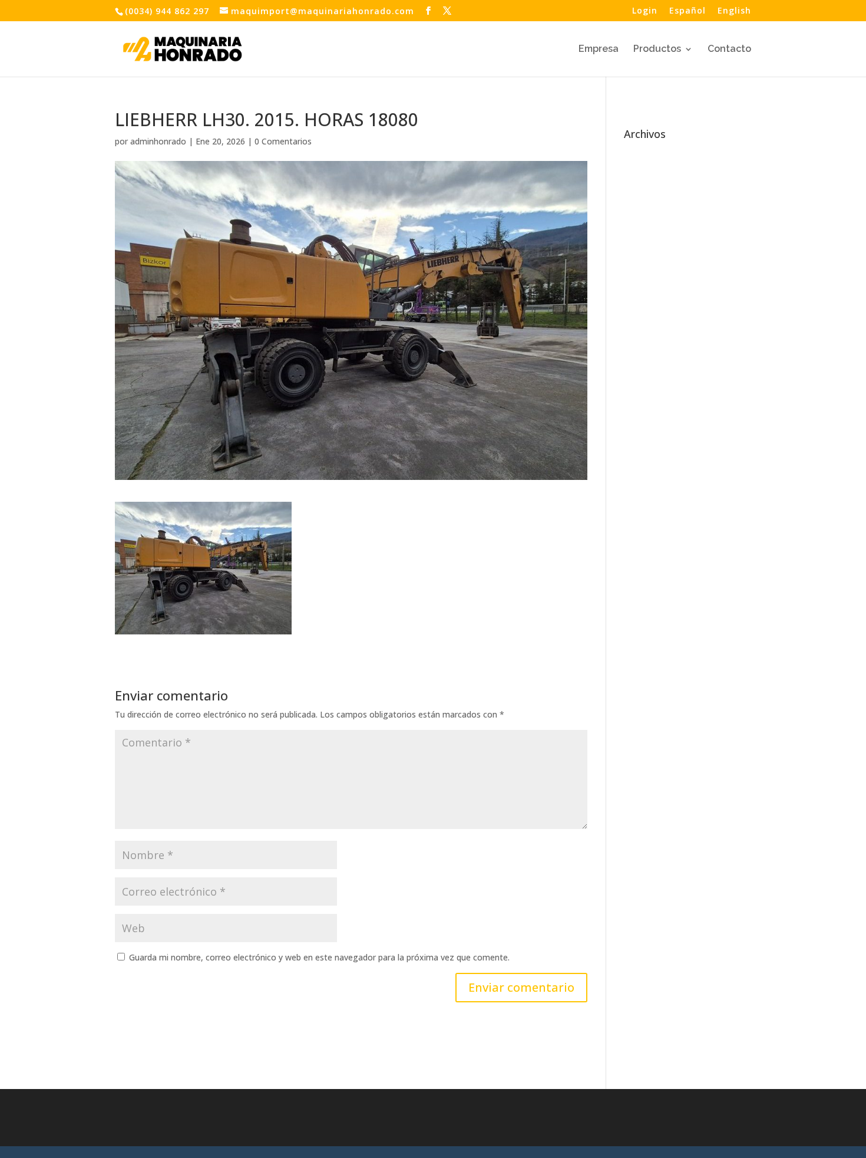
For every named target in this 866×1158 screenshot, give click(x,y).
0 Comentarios (283, 141)
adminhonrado (158, 141)
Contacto (729, 49)
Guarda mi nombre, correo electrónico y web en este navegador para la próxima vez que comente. (319, 957)
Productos (657, 49)
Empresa (599, 49)
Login (644, 11)
